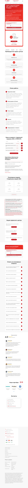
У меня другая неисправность (14, 153)
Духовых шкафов (13, 463)
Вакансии (6, 451)
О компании (6, 452)
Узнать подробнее (14, 233)
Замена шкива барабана (19, 212)
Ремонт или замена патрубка (18, 214)
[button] (20, 382)
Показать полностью (7, 172)
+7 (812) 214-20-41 (16, 0)
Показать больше (14, 194)
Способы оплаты (7, 457)
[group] (8, 387)
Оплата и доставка (7, 448)
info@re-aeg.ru (8, 431)
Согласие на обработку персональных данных (11, 456)
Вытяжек (6, 463)
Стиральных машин (7, 466)
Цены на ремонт (14, 41)
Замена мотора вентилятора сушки (9, 215)
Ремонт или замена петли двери (11, 214)
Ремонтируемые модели (8, 453)
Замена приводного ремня (13, 212)
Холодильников (7, 468)
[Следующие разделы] (22, 50)
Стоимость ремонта (7, 447)
